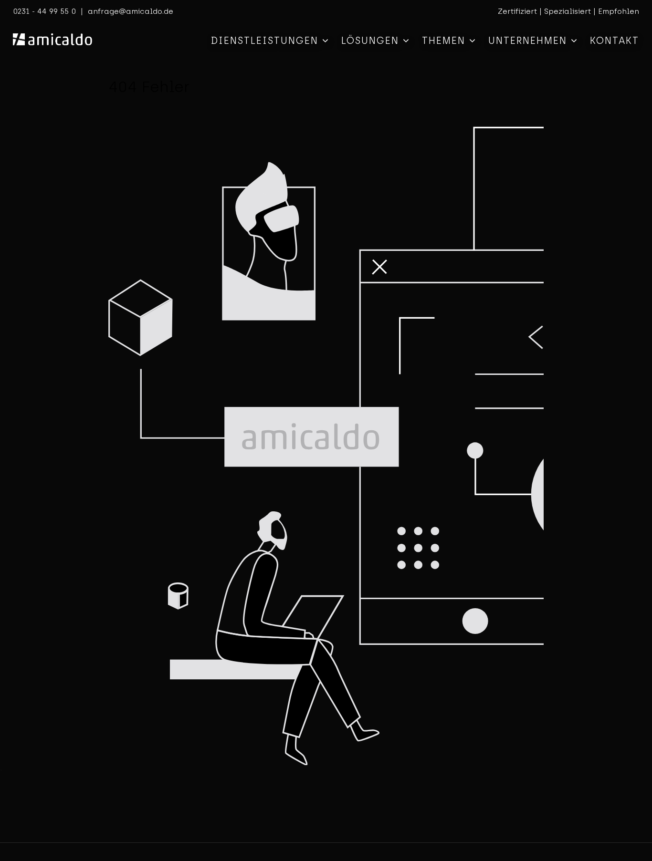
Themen (445, 40)
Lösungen (372, 40)
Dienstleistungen (266, 40)
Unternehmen (529, 40)
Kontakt (614, 40)
